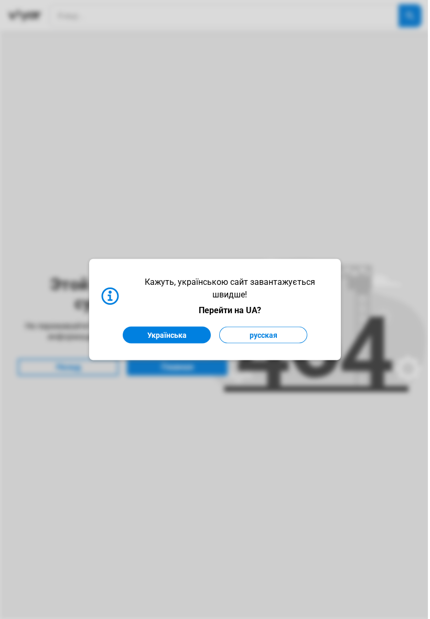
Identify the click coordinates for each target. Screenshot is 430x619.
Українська (167, 335)
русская (263, 335)
